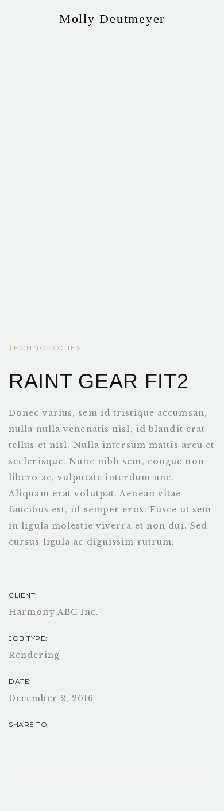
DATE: (20, 681)
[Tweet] (83, 741)
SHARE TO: (29, 724)
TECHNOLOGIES (45, 347)
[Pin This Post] (37, 741)
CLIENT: (23, 595)
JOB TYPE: (28, 638)
